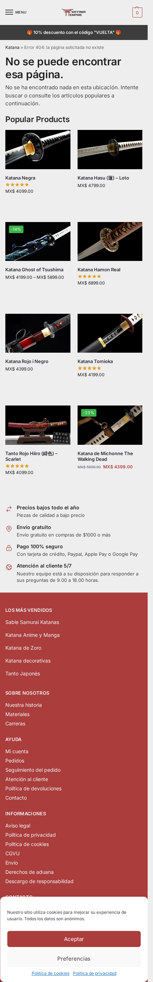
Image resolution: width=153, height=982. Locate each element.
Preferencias (73, 958)
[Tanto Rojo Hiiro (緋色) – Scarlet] (37, 425)
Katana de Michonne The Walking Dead (105, 456)
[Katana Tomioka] (110, 333)
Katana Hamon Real (99, 269)
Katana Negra (20, 178)
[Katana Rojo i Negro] (37, 333)
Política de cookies (50, 973)
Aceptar (74, 939)
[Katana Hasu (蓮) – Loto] (110, 149)
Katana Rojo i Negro (26, 361)
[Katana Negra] (37, 149)
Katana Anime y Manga (32, 635)
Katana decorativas (28, 661)
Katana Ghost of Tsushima (34, 269)
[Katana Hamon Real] (110, 241)
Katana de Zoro (23, 648)
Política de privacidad (94, 973)
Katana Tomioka (95, 361)
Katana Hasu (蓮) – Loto (103, 178)
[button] (136, 12)
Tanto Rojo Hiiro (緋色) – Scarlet (31, 456)
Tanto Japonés (22, 673)
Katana (12, 47)
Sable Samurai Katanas (32, 622)
